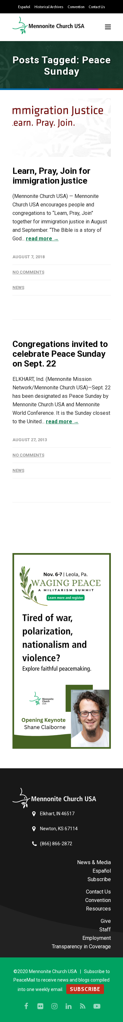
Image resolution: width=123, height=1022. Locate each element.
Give (106, 921)
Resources (98, 909)
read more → (42, 238)
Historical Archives (48, 7)
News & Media (94, 862)
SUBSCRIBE (85, 989)
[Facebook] (26, 1006)
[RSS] (82, 1006)
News (18, 287)
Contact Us (97, 7)
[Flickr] (40, 1006)
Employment (96, 938)
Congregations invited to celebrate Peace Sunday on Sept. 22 (60, 353)
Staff (105, 929)
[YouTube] (96, 1006)
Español (24, 7)
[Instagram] (54, 1006)
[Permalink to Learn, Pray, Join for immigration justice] (61, 127)
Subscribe (99, 879)
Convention (76, 7)
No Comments (28, 272)
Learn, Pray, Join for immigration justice (51, 176)
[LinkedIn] (68, 1006)
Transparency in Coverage (81, 946)
